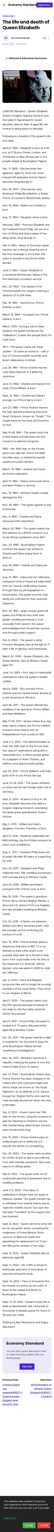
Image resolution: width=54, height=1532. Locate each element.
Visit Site (27, 1366)
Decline (44, 1525)
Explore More (44, 5)
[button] (4, 5)
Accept (29, 1525)
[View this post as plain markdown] (44, 38)
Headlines (8, 16)
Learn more (10, 1518)
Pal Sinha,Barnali (20, 38)
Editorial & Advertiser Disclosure (28, 58)
